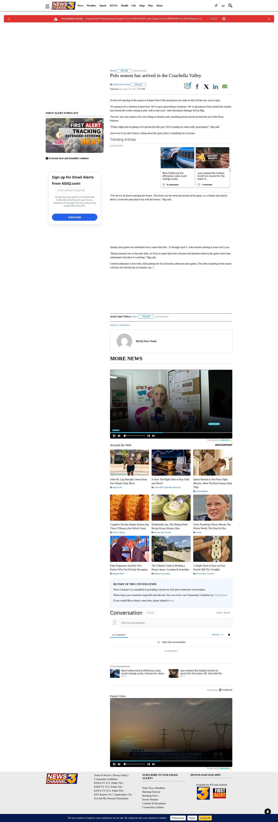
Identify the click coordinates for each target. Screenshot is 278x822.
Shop (142, 5)
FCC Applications (117, 794)
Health (124, 5)
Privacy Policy (120, 775)
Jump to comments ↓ (120, 325)
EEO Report (100, 794)
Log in (219, 613)
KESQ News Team (121, 84)
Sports (103, 5)
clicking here (220, 595)
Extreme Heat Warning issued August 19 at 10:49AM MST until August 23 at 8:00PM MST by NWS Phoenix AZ (144, 18)
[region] (171, 651)
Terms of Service (102, 775)
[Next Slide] (230, 169)
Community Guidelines (106, 779)
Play (150, 5)
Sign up (227, 613)
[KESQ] (63, 6)
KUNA (114, 5)
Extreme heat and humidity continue (69, 158)
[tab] (119, 634)
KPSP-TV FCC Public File (108, 786)
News (80, 5)
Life (133, 5)
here (171, 600)
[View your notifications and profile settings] (229, 635)
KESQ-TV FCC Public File (108, 783)
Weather (91, 5)
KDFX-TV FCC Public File (108, 790)
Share (159, 5)
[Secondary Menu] (50, 5)
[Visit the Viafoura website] (225, 689)
